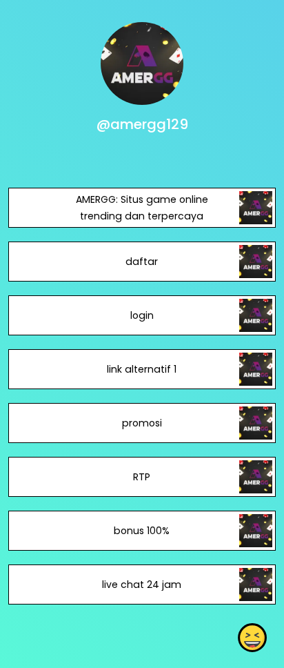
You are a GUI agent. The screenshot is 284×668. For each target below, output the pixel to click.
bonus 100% (142, 531)
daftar (141, 261)
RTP (141, 477)
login (142, 315)
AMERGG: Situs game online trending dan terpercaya (142, 208)
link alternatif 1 (141, 369)
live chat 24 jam (141, 584)
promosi (142, 423)
